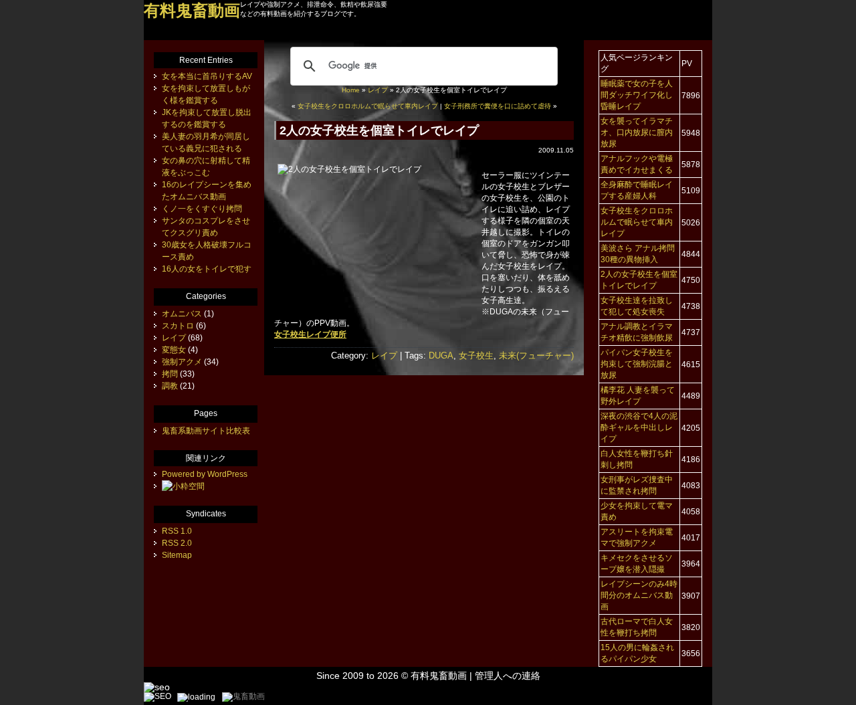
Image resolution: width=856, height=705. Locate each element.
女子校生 (476, 355)
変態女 (174, 350)
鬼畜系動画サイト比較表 (206, 430)
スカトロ (178, 325)
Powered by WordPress (204, 474)
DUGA (441, 355)
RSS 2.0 (177, 543)
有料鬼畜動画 (439, 675)
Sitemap (177, 555)
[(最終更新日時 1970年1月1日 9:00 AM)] (183, 486)
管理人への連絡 (507, 675)
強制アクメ (182, 362)
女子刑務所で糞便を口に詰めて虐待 (497, 106)
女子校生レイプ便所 (310, 334)
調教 (170, 386)
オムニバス (182, 313)
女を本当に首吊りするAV (207, 76)
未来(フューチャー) (536, 355)
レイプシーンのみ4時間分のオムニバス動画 (639, 595)
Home (351, 90)
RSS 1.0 (177, 531)
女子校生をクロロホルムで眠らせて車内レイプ (368, 106)
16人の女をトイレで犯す (206, 269)
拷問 (170, 374)
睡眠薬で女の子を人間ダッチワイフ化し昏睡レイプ (637, 95)
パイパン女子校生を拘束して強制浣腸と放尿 (637, 364)
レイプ (378, 90)
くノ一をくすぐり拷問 (202, 208)
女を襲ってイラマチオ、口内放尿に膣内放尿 (637, 132)
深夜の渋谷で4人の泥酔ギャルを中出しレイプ (639, 427)
